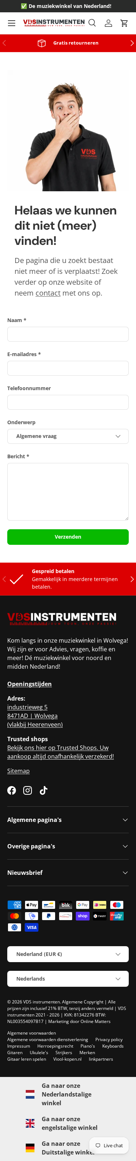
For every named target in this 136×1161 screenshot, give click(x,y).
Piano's (88, 1046)
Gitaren (14, 1052)
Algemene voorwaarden (31, 1033)
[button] (124, 23)
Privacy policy (109, 1039)
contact (48, 293)
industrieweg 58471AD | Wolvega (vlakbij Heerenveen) (35, 715)
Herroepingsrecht (55, 1046)
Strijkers (63, 1052)
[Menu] (12, 23)
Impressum (18, 1046)
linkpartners (101, 1059)
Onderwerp (21, 422)
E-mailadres (22, 354)
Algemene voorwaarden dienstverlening (47, 1039)
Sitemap (18, 771)
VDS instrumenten (41, 1002)
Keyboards (113, 1046)
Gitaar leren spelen (26, 1059)
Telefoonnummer (29, 388)
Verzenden (68, 536)
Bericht (16, 456)
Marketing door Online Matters (79, 1021)
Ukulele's (39, 1052)
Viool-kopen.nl (67, 1059)
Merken (87, 1052)
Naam (14, 320)
